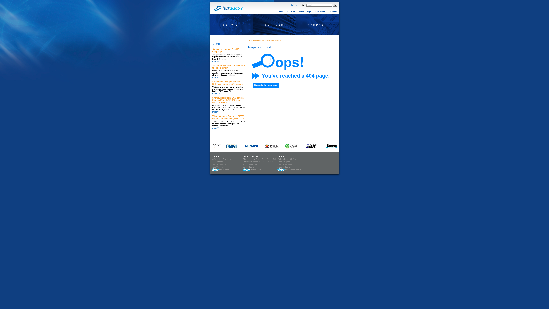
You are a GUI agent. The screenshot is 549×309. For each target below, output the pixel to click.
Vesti (281, 11)
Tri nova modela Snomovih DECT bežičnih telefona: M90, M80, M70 (228, 117)
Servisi (231, 25)
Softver (274, 25)
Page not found (276, 40)
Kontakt (333, 11)
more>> (216, 61)
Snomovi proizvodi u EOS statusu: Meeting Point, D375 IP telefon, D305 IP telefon (228, 100)
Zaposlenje (320, 11)
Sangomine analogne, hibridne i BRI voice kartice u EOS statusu (227, 83)
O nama (291, 11)
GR (297, 5)
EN (292, 5)
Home (250, 40)
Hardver (317, 25)
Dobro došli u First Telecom (261, 40)
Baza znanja (305, 11)
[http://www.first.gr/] (263, 87)
